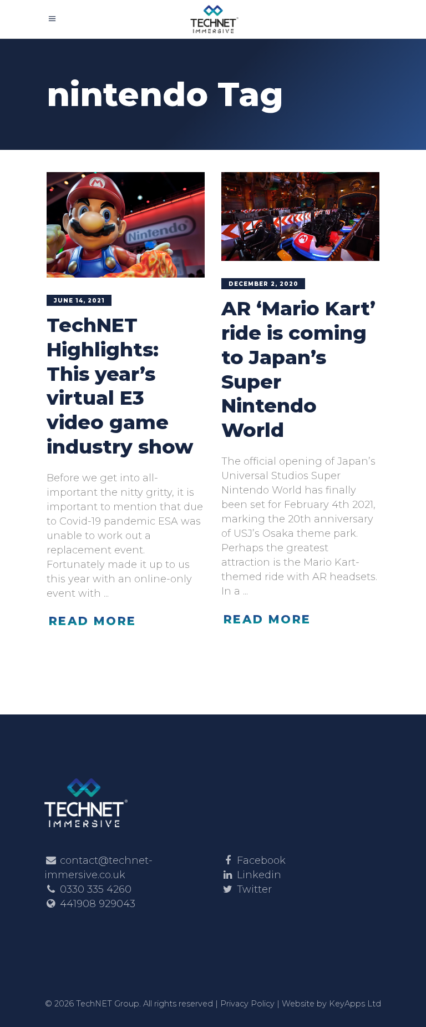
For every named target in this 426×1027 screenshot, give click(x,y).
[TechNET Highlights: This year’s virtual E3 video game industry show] (126, 225)
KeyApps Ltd (355, 1004)
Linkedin (259, 875)
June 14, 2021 (79, 300)
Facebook (261, 860)
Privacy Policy (247, 1004)
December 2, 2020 (263, 284)
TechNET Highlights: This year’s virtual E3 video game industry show (120, 386)
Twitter (254, 889)
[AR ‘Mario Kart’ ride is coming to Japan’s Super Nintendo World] (300, 216)
